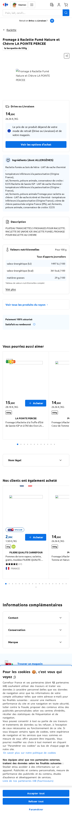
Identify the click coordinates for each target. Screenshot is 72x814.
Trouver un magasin (30, 663)
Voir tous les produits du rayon (25, 304)
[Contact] (60, 617)
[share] (66, 56)
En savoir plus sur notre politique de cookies (29, 752)
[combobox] (36, 12)
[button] (31, 4)
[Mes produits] (51, 4)
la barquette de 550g (15, 47)
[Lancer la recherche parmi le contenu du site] (66, 13)
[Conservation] (60, 630)
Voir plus (11, 289)
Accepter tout (36, 793)
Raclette (11, 29)
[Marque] (60, 642)
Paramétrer (36, 809)
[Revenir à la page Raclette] (4, 29)
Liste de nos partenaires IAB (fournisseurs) (28, 780)
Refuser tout (36, 801)
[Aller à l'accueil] (5, 4)
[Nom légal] (60, 460)
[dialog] (36, 739)
